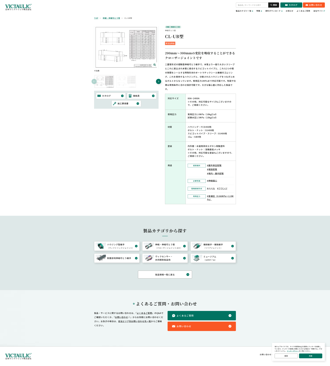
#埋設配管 (212, 169)
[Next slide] (158, 81)
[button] (104, 81)
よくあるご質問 (303, 11)
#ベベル (211, 188)
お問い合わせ (121, 317)
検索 (275, 4)
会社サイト (318, 11)
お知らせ (290, 11)
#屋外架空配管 (214, 165)
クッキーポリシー (293, 351)
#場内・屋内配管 (215, 173)
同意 (310, 356)
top (96, 18)
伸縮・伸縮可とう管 (111, 18)
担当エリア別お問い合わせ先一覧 (134, 321)
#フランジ (222, 188)
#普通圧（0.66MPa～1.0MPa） (220, 198)
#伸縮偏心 (212, 180)
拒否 (286, 356)
